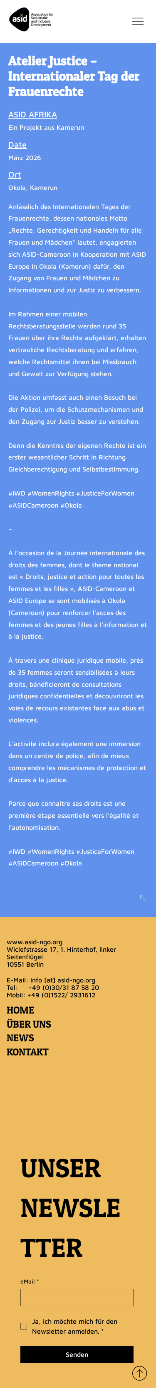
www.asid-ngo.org (34, 942)
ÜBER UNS (29, 1024)
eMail (29, 1281)
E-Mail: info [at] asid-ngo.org (51, 980)
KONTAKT (28, 1052)
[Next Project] (143, 898)
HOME (20, 1010)
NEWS (20, 1038)
